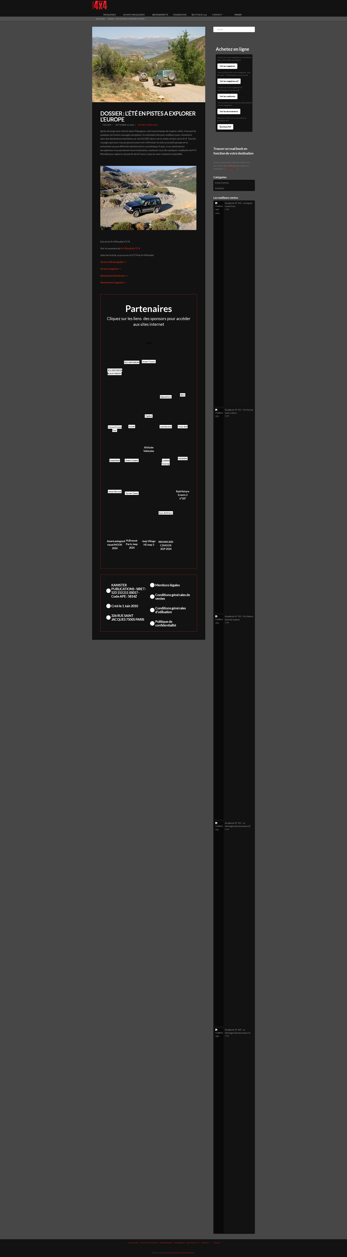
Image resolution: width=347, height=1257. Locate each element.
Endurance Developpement (181, 1253)
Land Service (165, 426)
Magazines (133, 1243)
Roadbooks (179, 1243)
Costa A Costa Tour (115, 428)
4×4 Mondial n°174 (130, 248)
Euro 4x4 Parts (165, 513)
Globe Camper (131, 460)
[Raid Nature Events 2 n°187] (182, 478)
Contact (205, 1243)
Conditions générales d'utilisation (170, 610)
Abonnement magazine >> (113, 282)
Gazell (132, 426)
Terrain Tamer (131, 493)
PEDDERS (182, 458)
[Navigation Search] (251, 12)
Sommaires (219, 188)
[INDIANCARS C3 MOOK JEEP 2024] (166, 528)
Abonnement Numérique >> (114, 275)
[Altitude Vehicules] (149, 440)
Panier (217, 1243)
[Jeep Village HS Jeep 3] (149, 528)
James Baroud (114, 491)
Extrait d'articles (148, 125)
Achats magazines (149, 1243)
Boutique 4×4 (193, 1243)
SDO (183, 395)
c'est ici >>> (231, 169)
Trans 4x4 (182, 426)
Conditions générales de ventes (172, 596)
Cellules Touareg (166, 462)
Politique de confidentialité (165, 623)
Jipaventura (165, 397)
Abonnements (166, 1243)
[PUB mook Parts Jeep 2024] (131, 528)
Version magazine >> (110, 268)
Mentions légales (167, 585)
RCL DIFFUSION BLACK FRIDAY (115, 372)
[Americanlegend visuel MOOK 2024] (115, 528)
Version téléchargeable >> (113, 262)
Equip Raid (114, 460)
